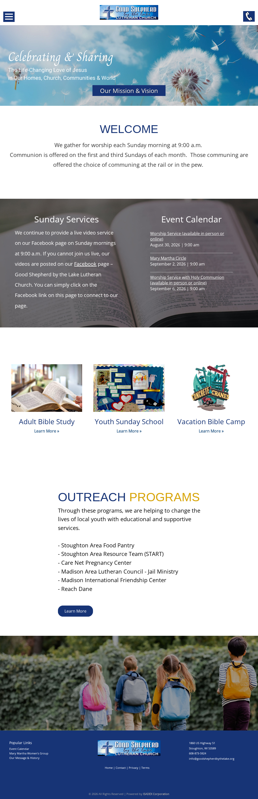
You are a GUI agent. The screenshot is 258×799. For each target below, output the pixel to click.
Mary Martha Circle (168, 258)
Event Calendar (19, 749)
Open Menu (9, 17)
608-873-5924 (197, 753)
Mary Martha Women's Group (28, 753)
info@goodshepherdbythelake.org (211, 758)
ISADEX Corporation (156, 794)
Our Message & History (24, 758)
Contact (121, 768)
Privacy (133, 768)
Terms (145, 768)
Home (109, 768)
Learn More (75, 611)
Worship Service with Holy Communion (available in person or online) (187, 280)
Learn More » (46, 431)
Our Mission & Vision (129, 90)
